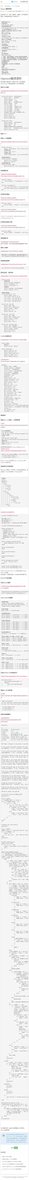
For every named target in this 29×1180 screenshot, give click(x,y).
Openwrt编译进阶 (5, 1130)
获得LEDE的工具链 (7, 1156)
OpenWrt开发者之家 (14, 1)
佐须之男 (12, 11)
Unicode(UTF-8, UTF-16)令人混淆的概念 (11, 1169)
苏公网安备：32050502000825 (18, 1177)
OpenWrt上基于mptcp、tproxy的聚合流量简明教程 (14, 1166)
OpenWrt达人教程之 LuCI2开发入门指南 (11, 1161)
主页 (2, 6)
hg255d (15, 1147)
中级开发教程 (7, 6)
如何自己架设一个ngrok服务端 (9, 1159)
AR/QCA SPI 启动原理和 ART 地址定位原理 (12, 1164)
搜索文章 (25, 1)
